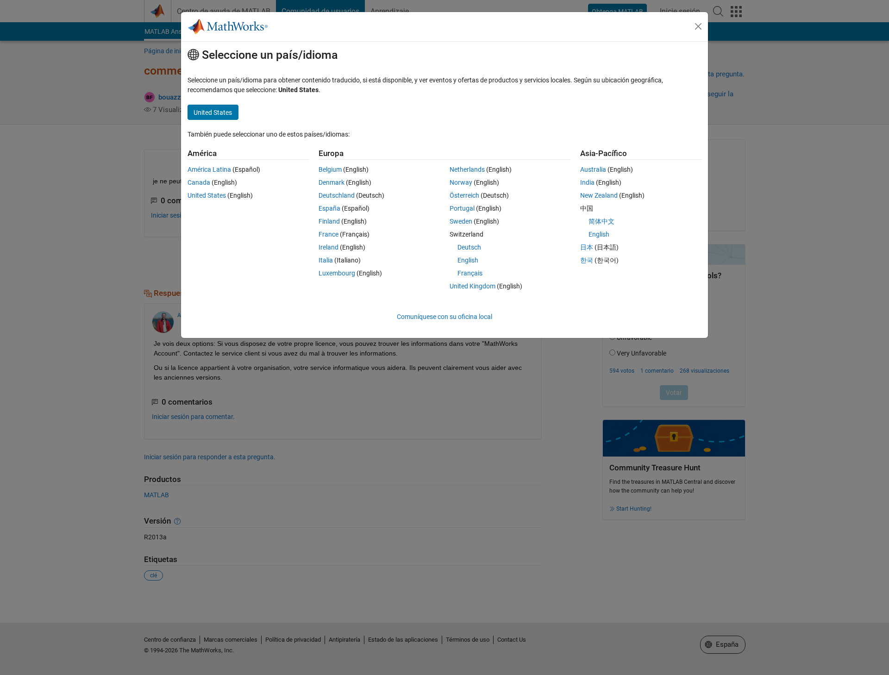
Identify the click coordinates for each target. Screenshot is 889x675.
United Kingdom (472, 286)
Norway (461, 182)
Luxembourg (337, 273)
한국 (586, 260)
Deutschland (337, 195)
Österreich (464, 195)
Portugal (462, 208)
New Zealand (599, 195)
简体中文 (601, 221)
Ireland (328, 247)
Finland (329, 221)
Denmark (331, 182)
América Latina (209, 169)
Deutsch (469, 247)
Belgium (330, 169)
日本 (586, 247)
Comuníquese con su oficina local (444, 316)
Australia (593, 169)
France (328, 234)
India (587, 182)
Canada (199, 182)
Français (469, 273)
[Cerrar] (698, 26)
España (329, 208)
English (467, 260)
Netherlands (467, 169)
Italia (326, 260)
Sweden (461, 221)
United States (207, 195)
